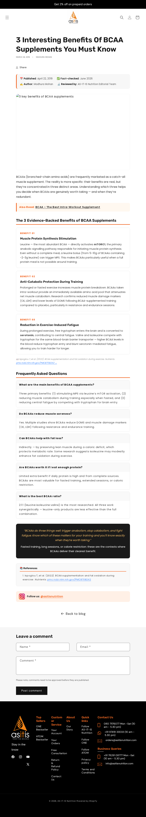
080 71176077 (111, 723)
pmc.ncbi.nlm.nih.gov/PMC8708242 (69, 579)
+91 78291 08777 (113, 755)
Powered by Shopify (87, 801)
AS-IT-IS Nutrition (67, 801)
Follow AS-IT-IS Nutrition (87, 729)
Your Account (56, 731)
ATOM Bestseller (42, 738)
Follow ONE (85, 741)
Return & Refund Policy (55, 764)
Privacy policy (86, 761)
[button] (7, 17)
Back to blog (75, 614)
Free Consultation (59, 751)
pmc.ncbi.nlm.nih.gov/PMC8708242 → (36, 362)
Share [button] (23, 67)
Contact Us (56, 778)
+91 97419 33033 (114, 731)
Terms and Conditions (88, 771)
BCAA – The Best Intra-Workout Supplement (67, 207)
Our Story (69, 728)
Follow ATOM (85, 751)
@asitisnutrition (52, 596)
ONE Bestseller (42, 728)
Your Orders (55, 741)
